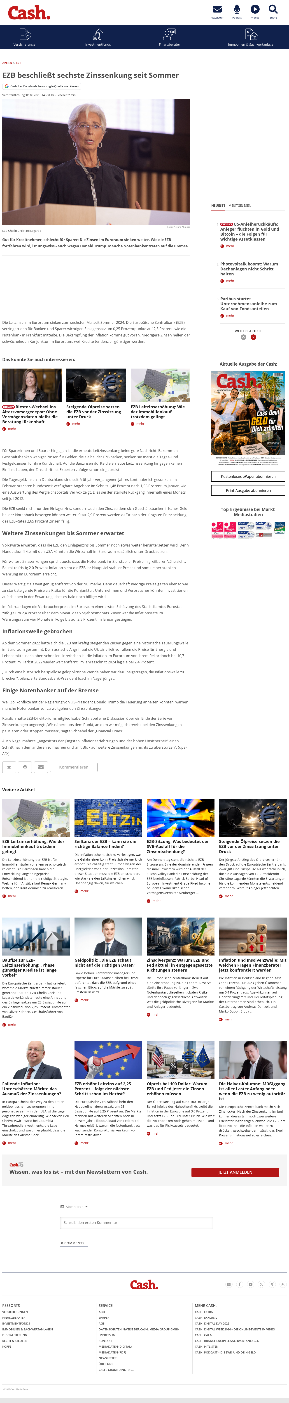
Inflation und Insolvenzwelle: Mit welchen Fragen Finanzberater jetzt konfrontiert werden (253, 965)
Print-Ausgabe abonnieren (248, 490)
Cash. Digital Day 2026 (212, 1323)
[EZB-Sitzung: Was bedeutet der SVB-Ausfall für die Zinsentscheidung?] (180, 818)
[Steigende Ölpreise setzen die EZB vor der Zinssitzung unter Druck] (96, 385)
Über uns (106, 1364)
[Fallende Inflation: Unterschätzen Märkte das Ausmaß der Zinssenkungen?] (36, 1060)
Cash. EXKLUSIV (206, 1317)
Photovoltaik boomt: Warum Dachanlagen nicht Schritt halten (249, 269)
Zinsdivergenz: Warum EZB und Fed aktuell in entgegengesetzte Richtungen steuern (180, 965)
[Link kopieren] (9, 767)
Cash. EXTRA (204, 1312)
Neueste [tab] (218, 205)
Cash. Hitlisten (206, 1346)
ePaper (104, 1317)
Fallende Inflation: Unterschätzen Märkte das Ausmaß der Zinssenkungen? (31, 1088)
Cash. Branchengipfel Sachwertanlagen (227, 1341)
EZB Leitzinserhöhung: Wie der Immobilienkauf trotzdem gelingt (158, 411)
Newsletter (108, 1358)
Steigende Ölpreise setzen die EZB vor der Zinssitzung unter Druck (93, 411)
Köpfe (6, 1346)
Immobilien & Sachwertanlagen (251, 44)
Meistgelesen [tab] (239, 205)
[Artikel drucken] (25, 767)
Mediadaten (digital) (115, 1346)
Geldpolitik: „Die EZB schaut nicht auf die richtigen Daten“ (105, 962)
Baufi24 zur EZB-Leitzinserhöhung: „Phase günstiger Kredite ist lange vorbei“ (29, 967)
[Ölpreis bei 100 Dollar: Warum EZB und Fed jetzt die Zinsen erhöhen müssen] (180, 1060)
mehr (12, 428)
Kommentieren (73, 767)
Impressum (107, 1335)
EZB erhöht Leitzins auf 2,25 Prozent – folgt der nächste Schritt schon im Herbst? (103, 1088)
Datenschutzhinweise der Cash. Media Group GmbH (139, 1329)
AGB (102, 1323)
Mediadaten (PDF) (112, 1352)
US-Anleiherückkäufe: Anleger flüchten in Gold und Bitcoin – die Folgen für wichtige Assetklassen (249, 231)
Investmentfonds (98, 44)
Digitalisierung (14, 1335)
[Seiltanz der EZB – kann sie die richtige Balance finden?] (108, 818)
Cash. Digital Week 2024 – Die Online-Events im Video (235, 1329)
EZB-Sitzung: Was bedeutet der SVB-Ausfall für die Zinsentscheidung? (178, 846)
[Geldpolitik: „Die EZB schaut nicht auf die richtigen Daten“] (108, 937)
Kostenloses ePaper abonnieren (248, 476)
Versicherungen (25, 44)
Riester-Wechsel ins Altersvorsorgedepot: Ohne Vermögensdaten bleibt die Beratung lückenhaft (30, 414)
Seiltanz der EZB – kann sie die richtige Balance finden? (105, 844)
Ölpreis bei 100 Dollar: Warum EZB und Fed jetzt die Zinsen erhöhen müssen (177, 1088)
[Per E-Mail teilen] (41, 767)
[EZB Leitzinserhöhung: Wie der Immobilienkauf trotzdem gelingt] (160, 385)
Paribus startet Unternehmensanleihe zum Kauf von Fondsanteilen (248, 303)
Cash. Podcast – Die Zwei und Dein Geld (225, 1352)
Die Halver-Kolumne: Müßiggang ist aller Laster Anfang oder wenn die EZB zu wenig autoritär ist (252, 1091)
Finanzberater (169, 44)
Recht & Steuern (15, 1341)
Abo (102, 1312)
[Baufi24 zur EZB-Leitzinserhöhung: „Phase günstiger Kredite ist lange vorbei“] (36, 937)
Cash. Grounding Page (116, 1370)
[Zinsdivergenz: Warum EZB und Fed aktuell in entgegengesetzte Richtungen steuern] (180, 937)
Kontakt (105, 1341)
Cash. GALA (203, 1335)
